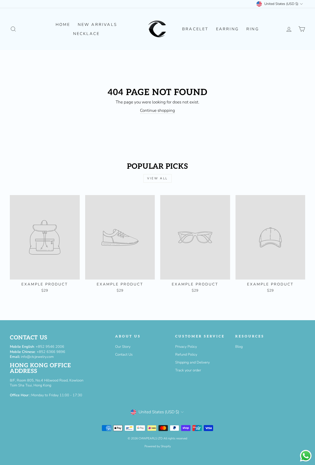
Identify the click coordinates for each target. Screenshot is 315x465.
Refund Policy (186, 354)
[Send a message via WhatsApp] (306, 456)
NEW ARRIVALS (97, 24)
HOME (63, 24)
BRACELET (195, 29)
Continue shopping (157, 110)
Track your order (188, 370)
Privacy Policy (186, 346)
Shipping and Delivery (192, 362)
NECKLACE (86, 33)
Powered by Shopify (157, 446)
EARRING (227, 29)
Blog (239, 346)
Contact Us (124, 354)
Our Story (122, 346)
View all (157, 178)
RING (252, 29)
